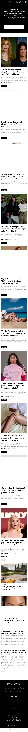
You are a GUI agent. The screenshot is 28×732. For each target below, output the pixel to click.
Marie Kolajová (5, 239)
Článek (4, 190)
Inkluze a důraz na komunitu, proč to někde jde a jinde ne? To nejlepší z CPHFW (13, 385)
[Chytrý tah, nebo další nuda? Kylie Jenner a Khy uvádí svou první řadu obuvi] (14, 470)
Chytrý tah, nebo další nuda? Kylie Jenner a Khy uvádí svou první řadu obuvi (13, 490)
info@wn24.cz (16, 723)
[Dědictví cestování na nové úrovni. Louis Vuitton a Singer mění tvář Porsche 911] (14, 578)
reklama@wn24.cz (16, 725)
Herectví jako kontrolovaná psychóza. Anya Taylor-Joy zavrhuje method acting (12, 542)
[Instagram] (12, 697)
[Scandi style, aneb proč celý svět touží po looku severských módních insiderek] (14, 209)
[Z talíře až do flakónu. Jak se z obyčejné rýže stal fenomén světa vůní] (14, 104)
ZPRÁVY (4, 584)
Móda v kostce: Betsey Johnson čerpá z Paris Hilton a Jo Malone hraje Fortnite (12, 632)
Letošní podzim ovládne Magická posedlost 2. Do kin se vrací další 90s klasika (13, 71)
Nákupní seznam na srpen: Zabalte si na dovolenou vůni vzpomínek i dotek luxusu (13, 651)
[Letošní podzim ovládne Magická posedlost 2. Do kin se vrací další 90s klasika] (14, 52)
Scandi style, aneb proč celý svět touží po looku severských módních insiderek (13, 228)
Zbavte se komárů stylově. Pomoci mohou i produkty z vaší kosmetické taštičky (12, 438)
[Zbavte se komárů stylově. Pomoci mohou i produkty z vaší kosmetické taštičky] (14, 418)
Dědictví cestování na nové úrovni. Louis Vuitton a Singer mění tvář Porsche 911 (13, 587)
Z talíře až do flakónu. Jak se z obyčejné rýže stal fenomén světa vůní (13, 124)
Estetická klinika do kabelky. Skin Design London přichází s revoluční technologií (13, 620)
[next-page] (4, 560)
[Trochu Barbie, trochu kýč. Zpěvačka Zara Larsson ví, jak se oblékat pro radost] (14, 313)
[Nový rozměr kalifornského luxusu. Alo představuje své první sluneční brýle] (14, 157)
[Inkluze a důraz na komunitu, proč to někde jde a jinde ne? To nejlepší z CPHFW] (14, 366)
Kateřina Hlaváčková (6, 82)
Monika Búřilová (5, 553)
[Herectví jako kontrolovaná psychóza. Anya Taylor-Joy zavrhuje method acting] (14, 523)
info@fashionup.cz (15, 694)
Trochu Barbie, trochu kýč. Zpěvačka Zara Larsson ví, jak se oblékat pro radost (13, 333)
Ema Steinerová (5, 134)
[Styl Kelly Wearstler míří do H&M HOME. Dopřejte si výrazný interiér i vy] (14, 261)
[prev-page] (2, 560)
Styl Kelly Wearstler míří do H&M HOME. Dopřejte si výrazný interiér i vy (12, 281)
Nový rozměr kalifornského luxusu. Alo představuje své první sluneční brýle (12, 176)
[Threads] (16, 697)
